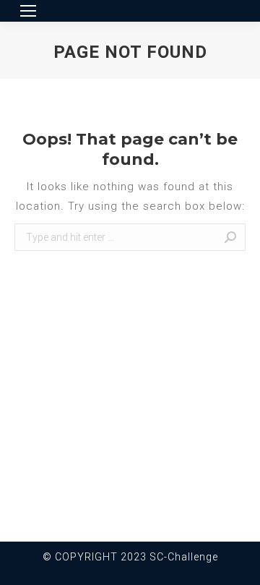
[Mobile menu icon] (28, 11)
